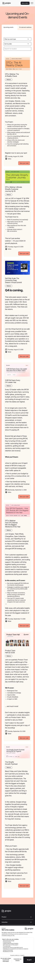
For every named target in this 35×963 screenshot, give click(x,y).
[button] (32, 3)
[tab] (10, 27)
